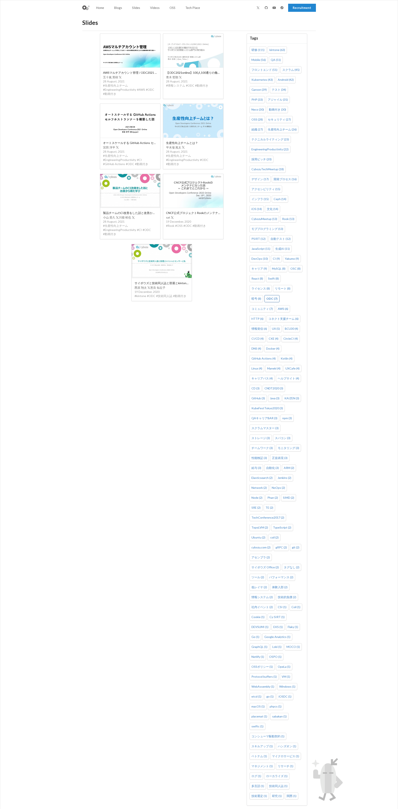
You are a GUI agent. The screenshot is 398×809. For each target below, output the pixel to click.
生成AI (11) (282, 248)
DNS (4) (256, 348)
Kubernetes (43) (262, 79)
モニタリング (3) (288, 448)
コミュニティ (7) (262, 308)
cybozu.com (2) (261, 547)
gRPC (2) (281, 547)
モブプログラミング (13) (267, 229)
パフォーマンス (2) (281, 577)
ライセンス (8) (260, 288)
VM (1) (286, 676)
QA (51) (276, 60)
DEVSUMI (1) (259, 627)
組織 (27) (257, 129)
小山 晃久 (109, 217)
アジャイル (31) (278, 99)
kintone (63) (277, 50)
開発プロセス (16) (285, 179)
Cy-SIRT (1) (277, 617)
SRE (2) (256, 507)
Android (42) (286, 79)
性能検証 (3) (259, 458)
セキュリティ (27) (279, 119)
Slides (136, 8)
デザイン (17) (260, 179)
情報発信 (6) (259, 328)
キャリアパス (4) (262, 378)
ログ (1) (256, 776)
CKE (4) (273, 338)
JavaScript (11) (260, 248)
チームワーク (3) (262, 448)
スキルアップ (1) (262, 746)
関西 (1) (291, 796)
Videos (155, 8)
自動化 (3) (272, 468)
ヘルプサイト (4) (288, 378)
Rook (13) (288, 219)
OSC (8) (295, 268)
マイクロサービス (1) (285, 756)
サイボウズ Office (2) (265, 567)
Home (100, 8)
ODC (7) (272, 298)
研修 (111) (258, 50)
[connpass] (282, 8)
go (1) (270, 696)
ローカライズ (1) (277, 776)
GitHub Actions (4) (263, 358)
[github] (267, 8)
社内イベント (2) (262, 607)
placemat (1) (259, 716)
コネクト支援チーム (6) (283, 318)
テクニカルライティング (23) (270, 139)
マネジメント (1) (262, 766)
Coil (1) (295, 607)
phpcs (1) (276, 706)
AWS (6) (283, 308)
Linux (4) (256, 368)
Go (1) (255, 637)
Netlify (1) (257, 656)
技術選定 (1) (259, 796)
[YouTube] (275, 8)
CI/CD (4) (257, 338)
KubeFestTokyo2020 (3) (267, 408)
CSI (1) (282, 607)
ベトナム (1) (259, 756)
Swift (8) (273, 278)
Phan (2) (272, 497)
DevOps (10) (259, 258)
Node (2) (256, 497)
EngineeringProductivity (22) (270, 149)
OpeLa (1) (284, 666)
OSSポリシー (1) (262, 666)
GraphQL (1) (259, 646)
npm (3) (287, 418)
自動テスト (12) (281, 238)
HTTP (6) (257, 318)
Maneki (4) (273, 368)
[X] (258, 7)
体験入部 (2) (280, 587)
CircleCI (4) (290, 338)
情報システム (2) (262, 597)
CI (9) (276, 258)
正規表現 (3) (280, 458)
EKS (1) (278, 627)
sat (168, 217)
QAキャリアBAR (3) (264, 418)
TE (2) (269, 507)
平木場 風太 (173, 147)
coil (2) (274, 537)
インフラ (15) (260, 199)
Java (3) (274, 398)
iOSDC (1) (285, 696)
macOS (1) (258, 706)
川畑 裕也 (125, 217)
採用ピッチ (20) (261, 159)
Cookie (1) (258, 617)
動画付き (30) (277, 109)
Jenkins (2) (284, 477)
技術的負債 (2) (287, 597)
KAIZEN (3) (291, 398)
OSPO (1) (275, 656)
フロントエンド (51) (264, 69)
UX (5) (276, 328)
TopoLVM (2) (259, 527)
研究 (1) (277, 796)
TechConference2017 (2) (267, 517)
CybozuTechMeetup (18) (267, 169)
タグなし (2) (291, 567)
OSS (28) (257, 119)
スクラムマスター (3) (265, 428)
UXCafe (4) (292, 368)
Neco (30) (257, 109)
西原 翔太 (141, 287)
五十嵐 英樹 (110, 77)
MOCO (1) (293, 646)
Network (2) (259, 487)
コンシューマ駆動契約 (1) (267, 736)
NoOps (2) (278, 487)
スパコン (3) (282, 438)
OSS (172, 8)
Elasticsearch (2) (262, 477)
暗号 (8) (256, 298)
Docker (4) (272, 348)
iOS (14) (256, 209)
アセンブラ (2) (260, 557)
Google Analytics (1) (277, 637)
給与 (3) (256, 468)
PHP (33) (257, 99)
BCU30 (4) (291, 328)
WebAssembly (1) (262, 686)
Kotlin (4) (286, 358)
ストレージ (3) (260, 438)
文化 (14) (272, 209)
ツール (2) (257, 577)
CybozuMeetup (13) (264, 219)
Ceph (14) (280, 199)
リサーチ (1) (285, 766)
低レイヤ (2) (259, 587)
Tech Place (192, 8)
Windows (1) (287, 686)
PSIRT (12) (258, 238)
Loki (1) (277, 646)
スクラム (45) (291, 69)
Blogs (118, 8)
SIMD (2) (288, 497)
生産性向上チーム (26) (282, 129)
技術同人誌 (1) (278, 786)
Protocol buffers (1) (264, 676)
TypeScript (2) (282, 527)
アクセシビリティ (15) (265, 189)
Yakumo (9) (292, 258)
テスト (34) (279, 89)
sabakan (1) (279, 716)
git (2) (295, 547)
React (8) (257, 278)
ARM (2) (289, 468)
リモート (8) (282, 288)
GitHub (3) (258, 398)
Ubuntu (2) (258, 537)
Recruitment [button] (302, 8)
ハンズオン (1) (287, 746)
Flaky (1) (293, 627)
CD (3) (255, 388)
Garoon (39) (259, 89)
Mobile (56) (258, 60)
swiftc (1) (257, 726)
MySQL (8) (278, 268)
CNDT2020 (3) (274, 388)
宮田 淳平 (109, 147)
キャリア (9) (259, 268)
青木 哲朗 (172, 77)
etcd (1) (256, 696)
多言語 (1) (257, 786)
